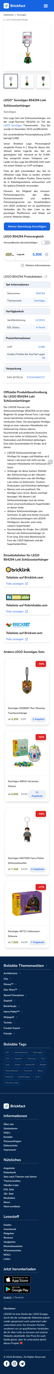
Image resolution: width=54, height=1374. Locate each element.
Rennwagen (38, 1052)
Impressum (10, 1149)
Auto (8, 1064)
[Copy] (45, 276)
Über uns (9, 1124)
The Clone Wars (12, 1083)
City (6, 978)
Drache (17, 1064)
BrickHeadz (10, 1006)
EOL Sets (9, 1189)
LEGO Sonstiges (13, 125)
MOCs (7, 1254)
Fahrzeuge (31, 1058)
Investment (10, 1229)
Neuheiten (9, 1198)
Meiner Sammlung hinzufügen (27, 226)
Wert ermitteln (12, 1206)
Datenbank (10, 1172)
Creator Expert (12, 1028)
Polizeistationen (12, 1070)
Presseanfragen (12, 1141)
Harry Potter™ (12, 1011)
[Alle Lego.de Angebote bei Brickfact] (10, 254)
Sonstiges (39, 300)
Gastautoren (10, 1128)
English (8, 1297)
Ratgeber (9, 1233)
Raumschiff (30, 1064)
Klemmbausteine (13, 1246)
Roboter (43, 1064)
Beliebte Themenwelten (24, 965)
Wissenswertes (12, 1250)
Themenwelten (12, 1181)
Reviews (8, 1237)
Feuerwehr (28, 1070)
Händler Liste (11, 1185)
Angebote (9, 1168)
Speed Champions (14, 995)
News (7, 1202)
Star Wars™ (10, 989)
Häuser (40, 1070)
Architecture (10, 973)
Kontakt (8, 1137)
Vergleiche (9, 1242)
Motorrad (9, 1077)
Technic (8, 1022)
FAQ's (7, 1132)
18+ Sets (9, 1193)
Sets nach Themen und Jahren (20, 1176)
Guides (7, 1225)
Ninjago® (9, 1017)
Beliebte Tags (15, 1044)
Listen (7, 1259)
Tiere (43, 1058)
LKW (37, 1077)
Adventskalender (21, 1052)
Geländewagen (24, 1077)
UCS (7, 1058)
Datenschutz (11, 1145)
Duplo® (8, 1000)
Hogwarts (18, 1058)
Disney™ (8, 984)
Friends (8, 1033)
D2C (7, 1052)
